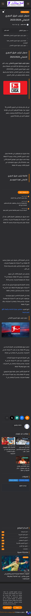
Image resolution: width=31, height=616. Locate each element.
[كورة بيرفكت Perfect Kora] (15, 4)
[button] (22, 418)
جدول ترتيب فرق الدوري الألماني (17, 45)
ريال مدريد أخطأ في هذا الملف (19, 198)
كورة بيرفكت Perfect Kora (7, 612)
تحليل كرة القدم (15, 546)
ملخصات (15, 549)
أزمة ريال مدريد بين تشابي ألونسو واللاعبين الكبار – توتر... (22, 449)
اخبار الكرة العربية (15, 534)
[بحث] (3, 4)
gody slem (23, 24)
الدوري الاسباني (15, 537)
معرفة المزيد (7, 607)
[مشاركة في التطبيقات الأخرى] (7, 418)
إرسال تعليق (22, 486)
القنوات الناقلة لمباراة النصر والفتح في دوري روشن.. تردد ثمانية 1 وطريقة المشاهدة (16, 576)
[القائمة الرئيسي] (28, 4)
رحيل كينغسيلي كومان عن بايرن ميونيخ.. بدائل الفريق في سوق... (23, 468)
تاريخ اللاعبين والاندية (15, 543)
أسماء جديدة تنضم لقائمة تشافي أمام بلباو (15, 210)
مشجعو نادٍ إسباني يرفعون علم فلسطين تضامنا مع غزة (15, 204)
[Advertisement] (15, 136)
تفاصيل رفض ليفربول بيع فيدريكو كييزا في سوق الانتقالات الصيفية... (9, 450)
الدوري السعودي (15, 540)
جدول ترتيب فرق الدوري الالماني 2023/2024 (15, 35)
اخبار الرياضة (25, 12)
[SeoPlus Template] (30, 612)
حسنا (17, 607)
